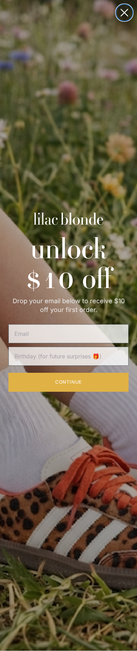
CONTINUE (68, 382)
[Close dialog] (124, 12)
